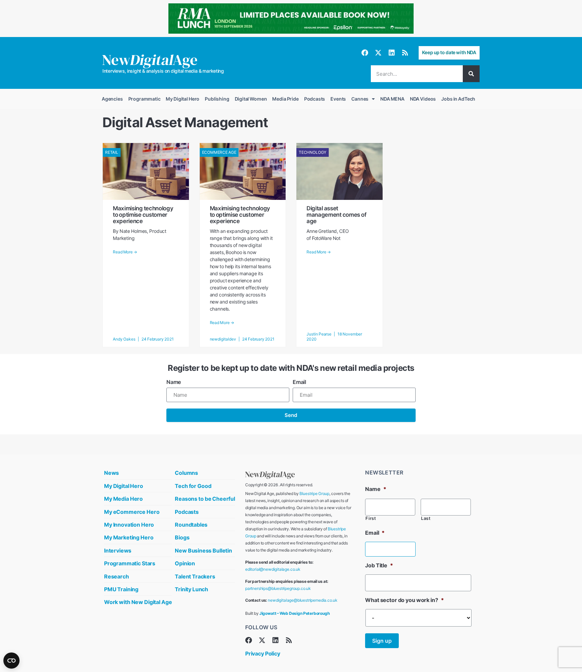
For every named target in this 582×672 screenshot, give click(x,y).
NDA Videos (423, 99)
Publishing (217, 99)
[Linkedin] (391, 53)
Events (338, 99)
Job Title (379, 565)
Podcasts (314, 99)
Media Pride (285, 99)
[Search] (471, 73)
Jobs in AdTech (458, 99)
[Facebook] (364, 53)
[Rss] (405, 53)
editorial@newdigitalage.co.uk (272, 569)
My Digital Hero (182, 99)
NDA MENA (392, 99)
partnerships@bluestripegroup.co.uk (278, 588)
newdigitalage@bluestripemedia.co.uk (302, 600)
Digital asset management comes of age (336, 214)
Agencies (112, 99)
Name (173, 382)
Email (299, 382)
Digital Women (251, 99)
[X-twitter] (378, 53)
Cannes (359, 99)
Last (426, 518)
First (370, 518)
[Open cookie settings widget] (11, 660)
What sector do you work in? (404, 600)
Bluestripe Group (314, 493)
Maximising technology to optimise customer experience (143, 214)
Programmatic (144, 99)
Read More (125, 252)
